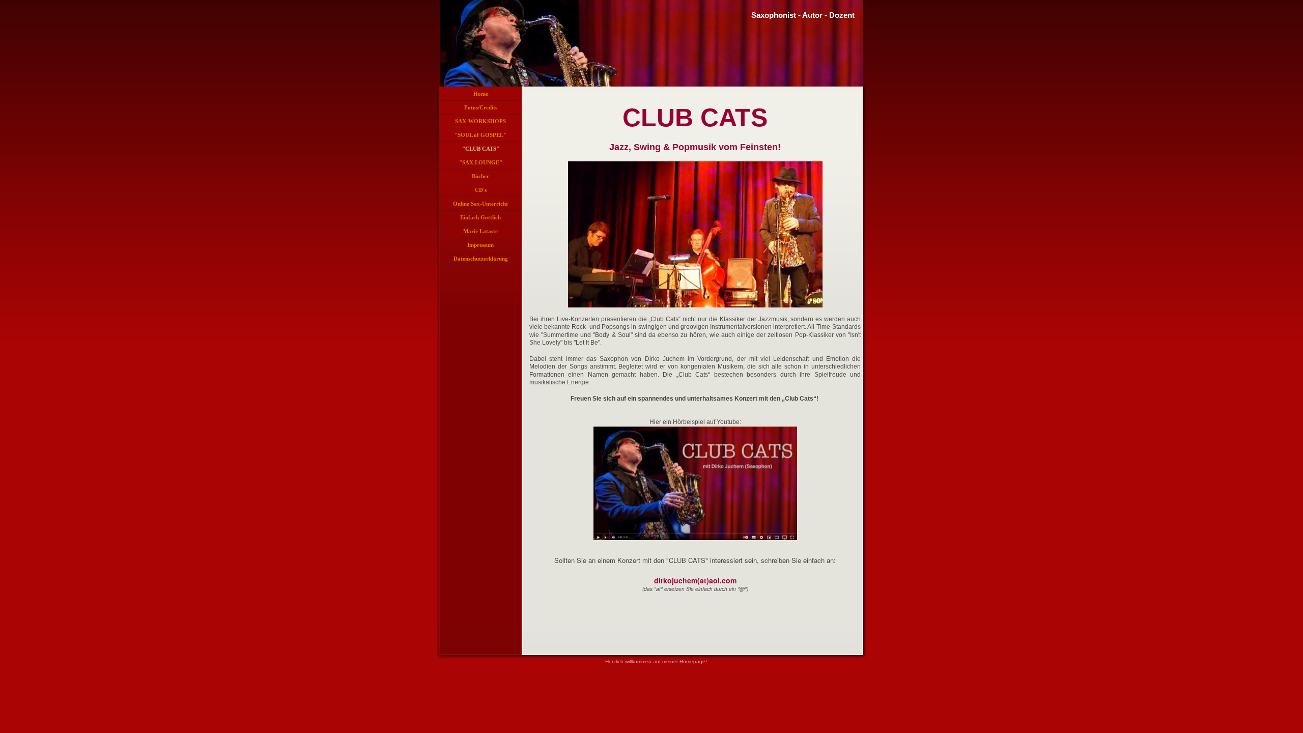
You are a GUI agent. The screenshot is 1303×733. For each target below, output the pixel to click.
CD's (481, 190)
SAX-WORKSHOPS (480, 121)
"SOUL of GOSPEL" (480, 135)
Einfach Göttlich (480, 217)
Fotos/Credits (480, 107)
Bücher (480, 176)
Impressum (480, 245)
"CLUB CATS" (480, 149)
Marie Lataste (480, 231)
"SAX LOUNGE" (480, 162)
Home (480, 94)
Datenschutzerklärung (481, 259)
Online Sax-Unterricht (480, 204)
